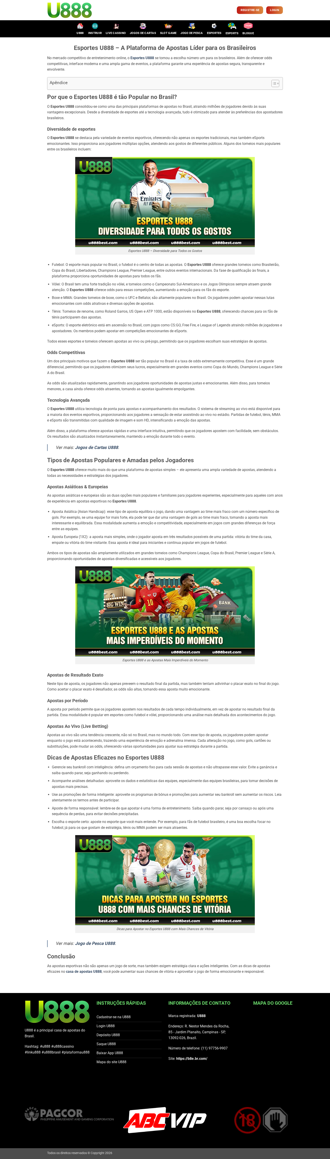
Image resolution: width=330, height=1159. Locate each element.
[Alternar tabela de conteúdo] (273, 83)
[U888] (69, 10)
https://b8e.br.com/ (191, 1058)
